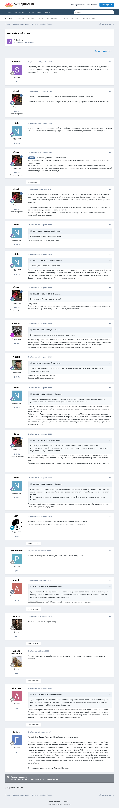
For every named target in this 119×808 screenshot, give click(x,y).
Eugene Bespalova (16, 652)
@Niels (31, 158)
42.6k (17, 143)
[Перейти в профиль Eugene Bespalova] (17, 661)
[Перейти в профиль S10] (17, 524)
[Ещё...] (110, 61)
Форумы (8, 18)
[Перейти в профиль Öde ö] (17, 99)
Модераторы (52, 18)
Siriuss (16, 616)
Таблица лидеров (88, 18)
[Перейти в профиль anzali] (17, 588)
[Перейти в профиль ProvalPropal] (17, 559)
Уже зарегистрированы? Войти (83, 5)
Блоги (41, 18)
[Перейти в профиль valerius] (17, 331)
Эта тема (103, 12)
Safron (53, 260)
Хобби (31, 42)
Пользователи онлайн (69, 18)
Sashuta (19, 40)
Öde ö (16, 91)
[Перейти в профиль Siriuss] (17, 624)
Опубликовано (40, 62)
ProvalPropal (16, 550)
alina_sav (16, 688)
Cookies (66, 802)
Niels (16, 123)
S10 (16, 516)
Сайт (9, 12)
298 (17, 343)
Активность (19, 12)
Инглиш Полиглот (46, 737)
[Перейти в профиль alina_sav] (17, 696)
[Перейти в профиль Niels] (17, 131)
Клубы (47, 12)
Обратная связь (54, 802)
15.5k (18, 377)
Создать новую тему (103, 51)
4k (18, 536)
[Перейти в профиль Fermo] (17, 740)
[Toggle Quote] (31, 231)
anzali (16, 580)
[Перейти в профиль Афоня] (17, 365)
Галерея (31, 18)
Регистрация (107, 5)
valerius (16, 323)
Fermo (16, 732)
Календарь (20, 18)
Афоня (16, 357)
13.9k (18, 111)
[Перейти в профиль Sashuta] (9, 41)
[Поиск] (111, 12)
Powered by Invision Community (59, 804)
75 (17, 600)
